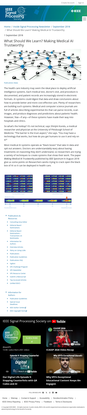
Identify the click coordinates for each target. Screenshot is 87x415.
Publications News (11, 83)
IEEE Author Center (17, 307)
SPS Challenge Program (19, 267)
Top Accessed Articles (18, 280)
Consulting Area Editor (18, 222)
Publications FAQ (16, 260)
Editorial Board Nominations (15, 226)
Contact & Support (28, 398)
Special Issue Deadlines (15, 303)
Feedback (48, 401)
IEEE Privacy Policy (32, 401)
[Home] (16, 8)
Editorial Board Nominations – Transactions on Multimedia (16, 234)
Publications (14, 254)
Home (7, 26)
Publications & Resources (14, 217)
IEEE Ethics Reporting (11, 401)
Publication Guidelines (18, 257)
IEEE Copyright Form (17, 311)
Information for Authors (16, 242)
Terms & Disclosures (63, 401)
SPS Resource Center (18, 273)
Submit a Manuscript (18, 277)
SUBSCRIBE (32, 338)
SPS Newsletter (15, 270)
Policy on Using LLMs (18, 250)
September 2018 (61, 26)
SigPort (12, 263)
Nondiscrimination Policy (63, 398)
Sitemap (14, 398)
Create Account (67, 2)
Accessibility (45, 398)
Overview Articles (16, 247)
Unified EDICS (15, 283)
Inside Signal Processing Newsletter (31, 26)
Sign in (81, 2)
